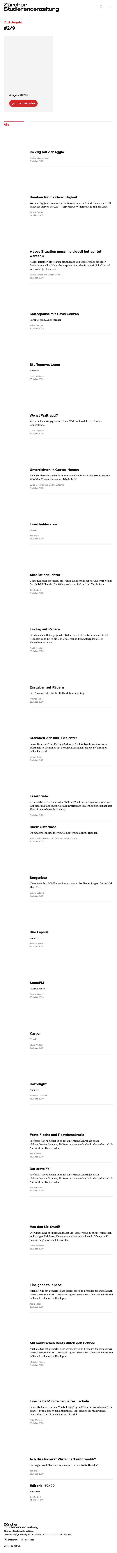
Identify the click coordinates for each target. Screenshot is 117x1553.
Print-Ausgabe (13, 22)
